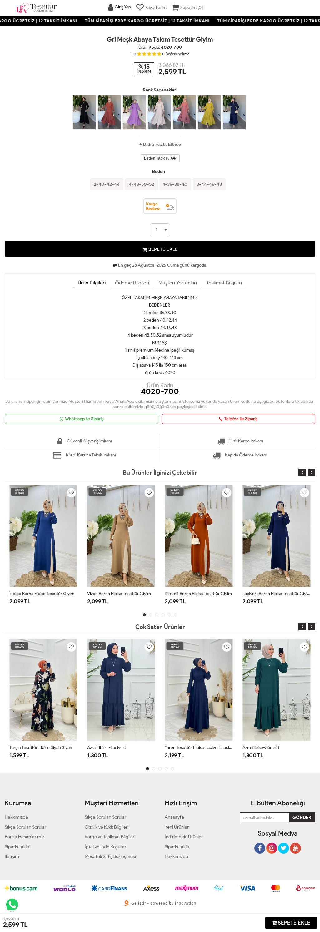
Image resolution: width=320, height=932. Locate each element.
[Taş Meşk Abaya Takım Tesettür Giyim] (159, 112)
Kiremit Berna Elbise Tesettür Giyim (163, 593)
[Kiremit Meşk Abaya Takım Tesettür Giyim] (109, 112)
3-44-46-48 (209, 184)
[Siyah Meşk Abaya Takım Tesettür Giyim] (84, 112)
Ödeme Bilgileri (132, 283)
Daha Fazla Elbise (162, 144)
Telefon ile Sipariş (241, 419)
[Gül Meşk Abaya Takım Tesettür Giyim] (184, 112)
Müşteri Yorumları (177, 283)
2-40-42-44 (107, 184)
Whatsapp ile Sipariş (84, 419)
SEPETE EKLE (162, 249)
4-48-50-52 (141, 184)
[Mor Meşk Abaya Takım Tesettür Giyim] (134, 112)
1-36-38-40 (175, 184)
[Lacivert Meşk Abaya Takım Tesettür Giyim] (234, 112)
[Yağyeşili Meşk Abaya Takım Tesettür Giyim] (209, 112)
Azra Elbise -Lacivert (106, 747)
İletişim (12, 856)
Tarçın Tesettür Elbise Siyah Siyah (40, 747)
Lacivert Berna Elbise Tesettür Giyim (242, 593)
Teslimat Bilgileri (224, 283)
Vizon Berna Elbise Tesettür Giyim (84, 593)
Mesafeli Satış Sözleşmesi (110, 856)
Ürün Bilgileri (92, 283)
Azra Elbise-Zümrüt (260, 747)
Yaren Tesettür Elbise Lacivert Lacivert (199, 747)
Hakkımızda (176, 856)
